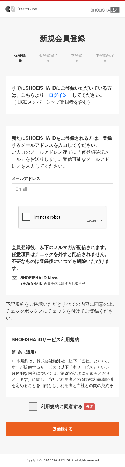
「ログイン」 (58, 94)
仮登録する (62, 428)
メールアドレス (26, 178)
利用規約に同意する (67, 406)
